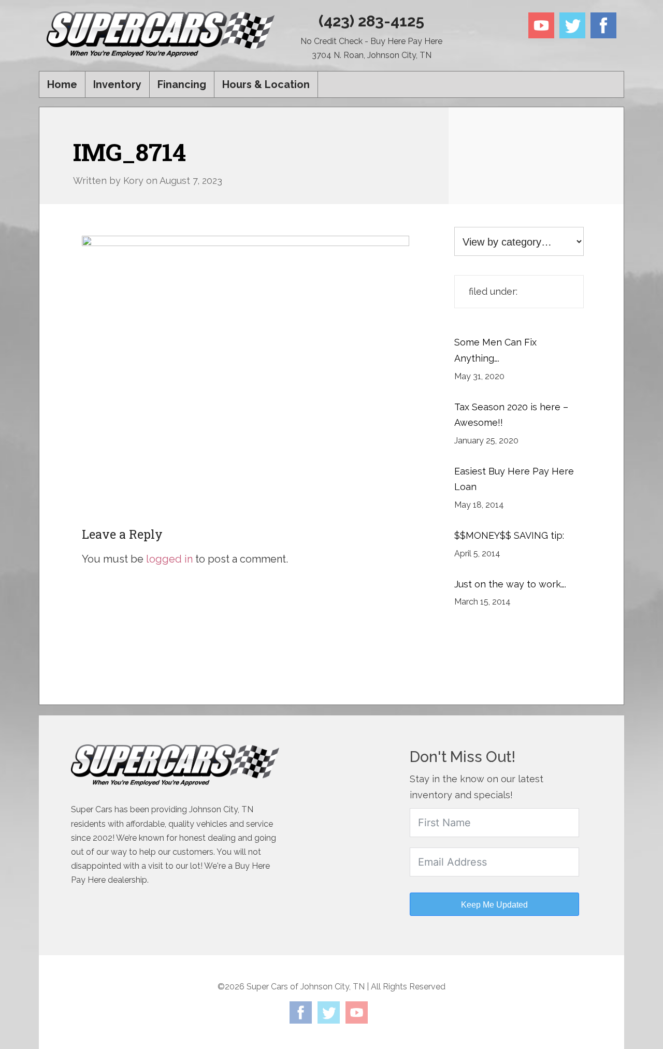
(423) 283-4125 (371, 21)
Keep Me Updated (494, 904)
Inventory (117, 84)
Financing (181, 84)
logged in (169, 559)
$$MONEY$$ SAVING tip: (509, 535)
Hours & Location (266, 84)
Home (62, 84)
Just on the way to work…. (510, 584)
